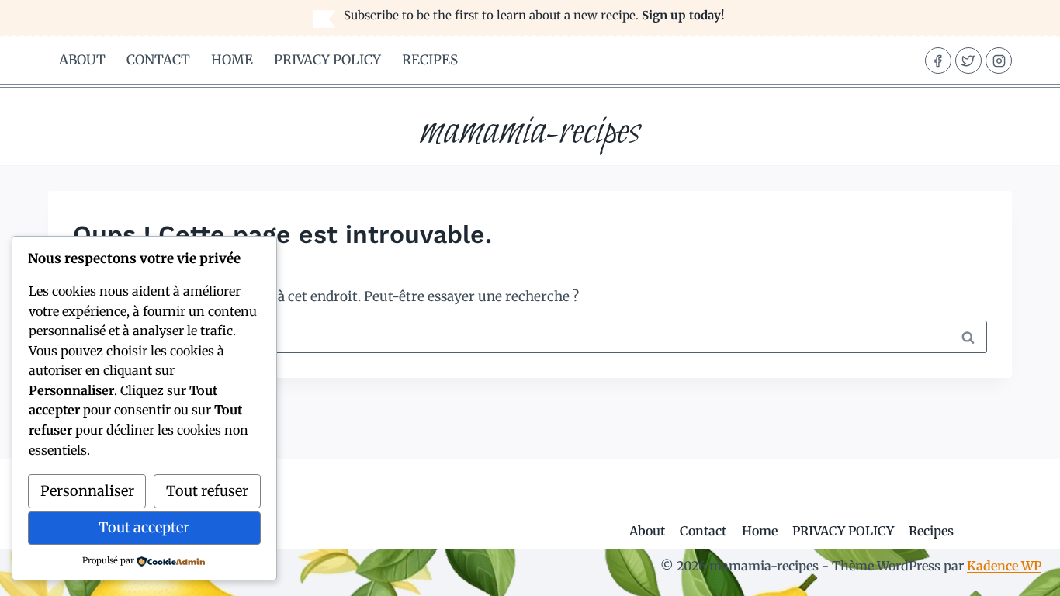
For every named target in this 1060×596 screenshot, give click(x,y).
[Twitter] (968, 60)
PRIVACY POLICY (327, 59)
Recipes (430, 59)
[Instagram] (999, 60)
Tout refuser (207, 491)
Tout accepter (144, 527)
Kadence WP (1004, 565)
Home (232, 59)
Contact (158, 59)
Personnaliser (87, 491)
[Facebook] (938, 60)
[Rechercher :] (530, 336)
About (82, 59)
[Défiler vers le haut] (1021, 572)
